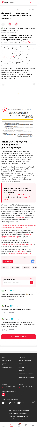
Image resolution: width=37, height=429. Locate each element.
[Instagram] (3, 394)
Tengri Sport (27, 42)
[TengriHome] (19, 425)
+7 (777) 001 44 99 (26, 387)
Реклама (21, 364)
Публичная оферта (18, 419)
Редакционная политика (25, 374)
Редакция (21, 370)
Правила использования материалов (18, 410)
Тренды (4, 364)
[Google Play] (10, 402)
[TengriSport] (11, 425)
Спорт (3, 357)
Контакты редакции (24, 360)
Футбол (5, 267)
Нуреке (7, 291)
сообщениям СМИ (7, 57)
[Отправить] (31, 282)
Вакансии (21, 367)
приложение (14, 399)
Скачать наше (6, 399)
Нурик (7, 306)
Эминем (7, 319)
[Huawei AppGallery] (19, 402)
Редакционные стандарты (26, 377)
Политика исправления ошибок (18, 416)
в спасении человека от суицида (19, 254)
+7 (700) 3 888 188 (9, 387)
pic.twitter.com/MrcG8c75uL (14, 195)
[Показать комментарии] (9, 24)
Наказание (26, 267)
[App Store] (3, 402)
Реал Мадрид (15, 267)
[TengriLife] (26, 426)
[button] (33, 425)
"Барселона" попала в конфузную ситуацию (17, 244)
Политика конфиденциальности (18, 413)
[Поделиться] (16, 24)
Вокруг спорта (6, 360)
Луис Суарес (20, 252)
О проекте (21, 357)
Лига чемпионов (7, 367)
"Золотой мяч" (19, 217)
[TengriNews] (3, 425)
